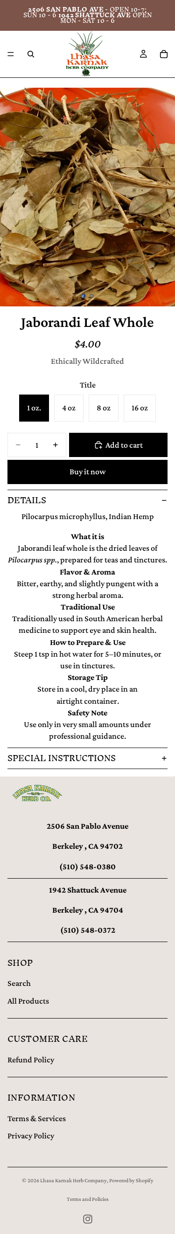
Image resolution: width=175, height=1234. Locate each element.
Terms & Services (36, 1118)
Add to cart (124, 445)
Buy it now (88, 471)
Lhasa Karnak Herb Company (73, 1180)
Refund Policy (30, 1059)
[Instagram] (87, 1219)
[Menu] (10, 54)
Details (26, 500)
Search (19, 983)
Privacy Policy (30, 1135)
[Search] (31, 54)
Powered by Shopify (131, 1180)
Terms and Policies (88, 1199)
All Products (28, 1000)
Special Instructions (61, 758)
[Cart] (164, 54)
